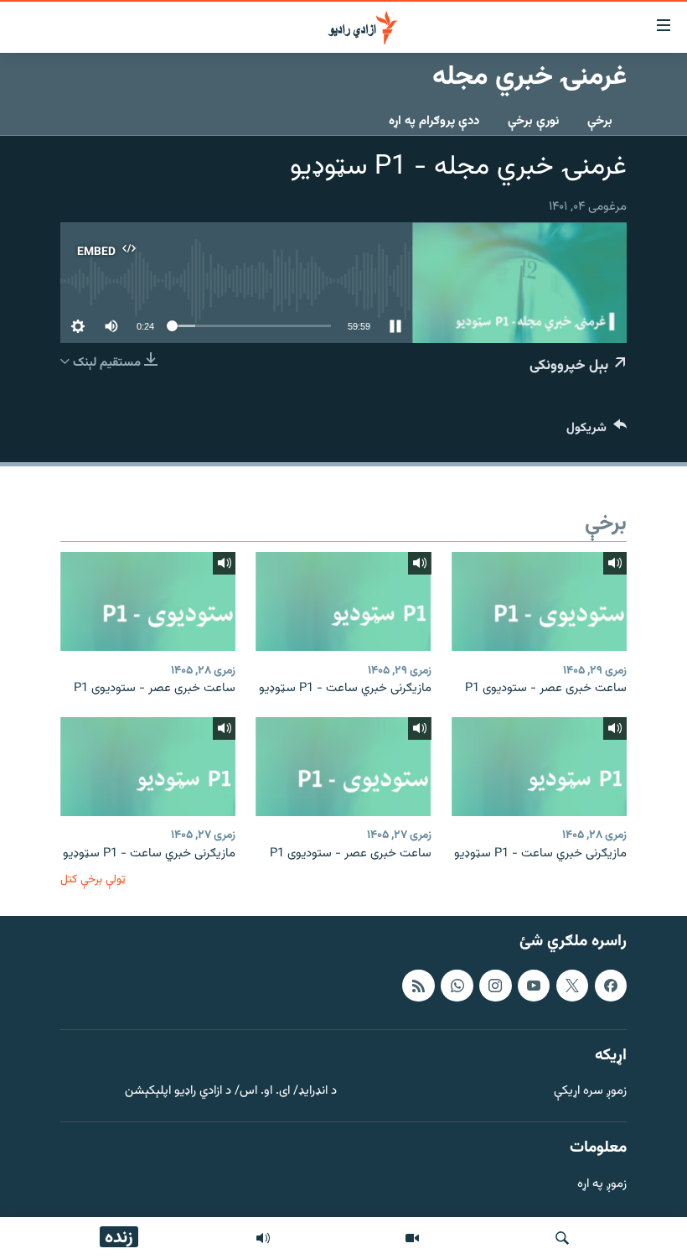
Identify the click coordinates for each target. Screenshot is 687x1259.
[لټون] (562, 1238)
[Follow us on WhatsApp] (457, 985)
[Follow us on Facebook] (611, 985)
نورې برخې (533, 121)
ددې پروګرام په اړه (434, 121)
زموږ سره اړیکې (590, 1091)
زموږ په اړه (602, 1185)
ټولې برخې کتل (93, 879)
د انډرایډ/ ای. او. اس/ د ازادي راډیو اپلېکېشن (231, 1091)
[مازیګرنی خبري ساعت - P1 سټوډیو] (343, 601)
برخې (599, 121)
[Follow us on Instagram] (495, 985)
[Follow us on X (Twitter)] (572, 985)
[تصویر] (412, 1238)
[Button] (596, 431)
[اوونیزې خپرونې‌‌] (263, 1238)
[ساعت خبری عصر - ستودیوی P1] (539, 601)
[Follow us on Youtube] (534, 985)
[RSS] (418, 985)
